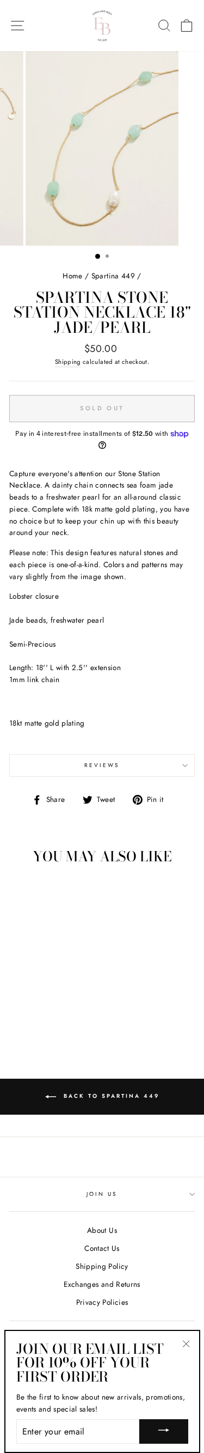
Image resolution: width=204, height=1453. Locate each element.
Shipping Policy (102, 1266)
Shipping (68, 361)
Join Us (102, 1194)
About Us (102, 1230)
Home (72, 275)
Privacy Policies (102, 1302)
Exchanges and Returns (102, 1284)
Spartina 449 (113, 275)
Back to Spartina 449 (109, 1096)
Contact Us (101, 1248)
